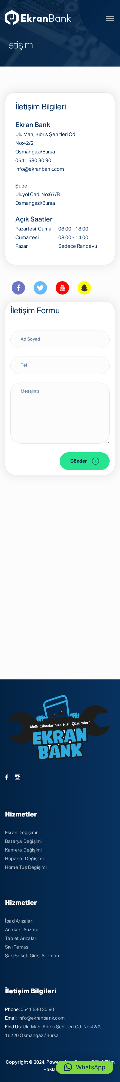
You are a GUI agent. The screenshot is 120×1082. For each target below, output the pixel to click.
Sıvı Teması (17, 947)
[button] (84, 1067)
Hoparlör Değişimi (24, 859)
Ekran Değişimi (21, 833)
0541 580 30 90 (37, 1009)
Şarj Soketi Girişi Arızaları (32, 956)
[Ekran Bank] (39, 17)
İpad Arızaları (19, 921)
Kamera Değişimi (23, 850)
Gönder (78, 461)
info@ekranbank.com (41, 1018)
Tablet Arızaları (21, 938)
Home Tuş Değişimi (26, 867)
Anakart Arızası (21, 930)
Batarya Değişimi (23, 841)
